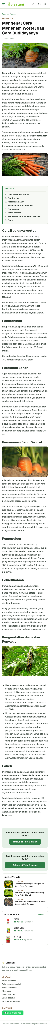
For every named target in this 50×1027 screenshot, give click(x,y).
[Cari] (33, 4)
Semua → (42, 914)
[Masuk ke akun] (45, 4)
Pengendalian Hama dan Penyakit (24, 216)
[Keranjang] (39, 4)
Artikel (13, 14)
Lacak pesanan (8, 998)
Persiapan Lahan (16, 201)
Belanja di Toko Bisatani (25, 841)
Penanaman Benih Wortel (20, 205)
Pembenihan (14, 198)
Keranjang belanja (9, 987)
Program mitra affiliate (11, 1001)
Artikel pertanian (9, 980)
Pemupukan (13, 209)
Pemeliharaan (14, 212)
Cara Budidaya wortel (18, 194)
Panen (11, 220)
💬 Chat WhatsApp (12, 1013)
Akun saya (6, 991)
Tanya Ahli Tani (8, 994)
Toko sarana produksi (11, 984)
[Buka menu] (3, 4)
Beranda (5, 14)
